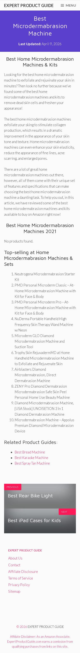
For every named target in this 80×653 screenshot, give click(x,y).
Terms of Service (20, 578)
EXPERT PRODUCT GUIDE (46, 626)
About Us (15, 558)
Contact (14, 565)
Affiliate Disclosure (23, 571)
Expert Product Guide (29, 5)
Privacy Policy (19, 585)
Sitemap (14, 591)
